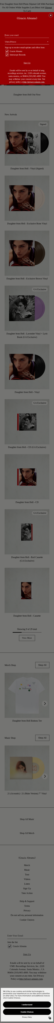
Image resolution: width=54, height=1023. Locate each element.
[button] (50, 15)
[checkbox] (27, 51)
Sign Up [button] (27, 63)
